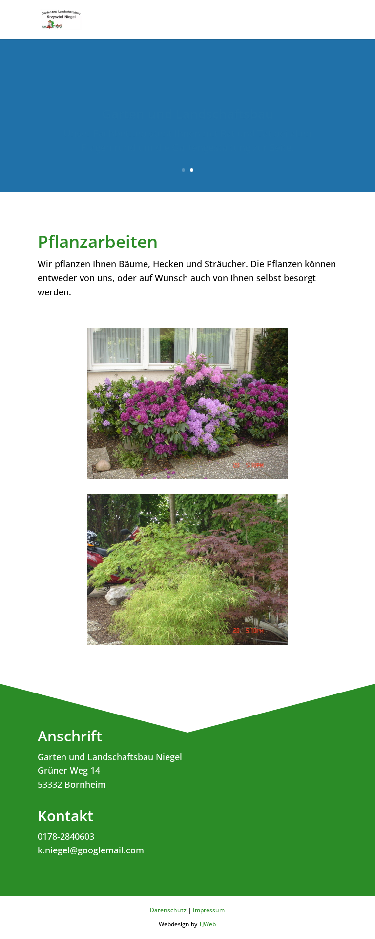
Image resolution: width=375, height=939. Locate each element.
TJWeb (207, 924)
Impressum (209, 910)
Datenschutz (168, 910)
